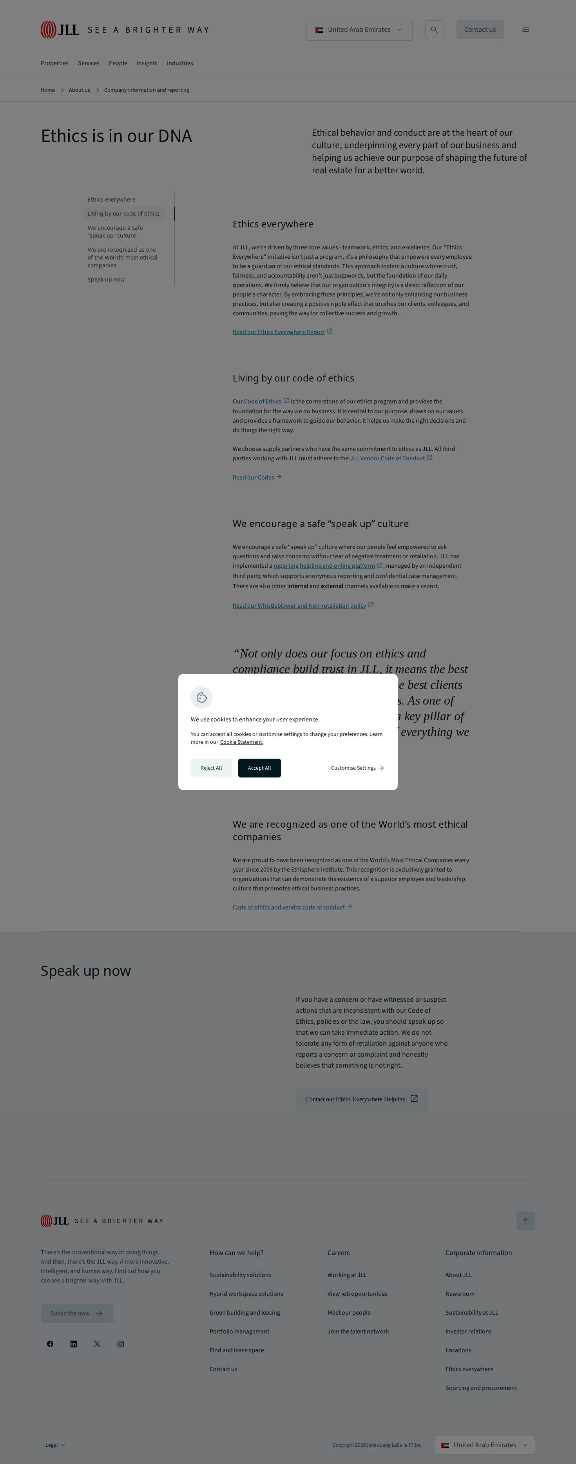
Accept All (259, 768)
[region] (288, 732)
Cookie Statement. (241, 742)
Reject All (211, 768)
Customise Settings (358, 768)
